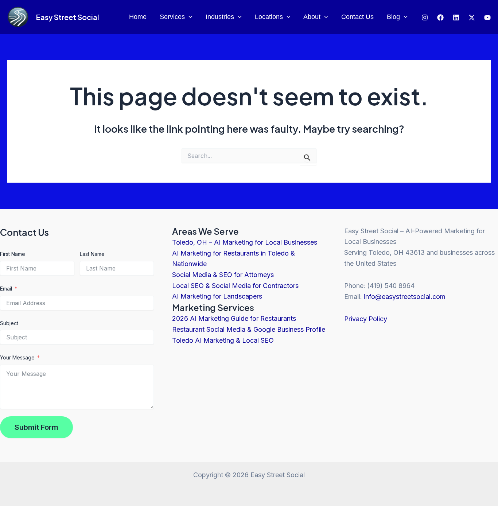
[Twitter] (456, 17)
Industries (220, 16)
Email (6, 288)
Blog (393, 16)
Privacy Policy (365, 319)
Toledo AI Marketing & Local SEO (223, 340)
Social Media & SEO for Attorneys (223, 275)
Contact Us (357, 16)
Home (138, 16)
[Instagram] (424, 17)
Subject (9, 323)
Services (172, 16)
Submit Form (36, 427)
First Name (12, 254)
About (311, 16)
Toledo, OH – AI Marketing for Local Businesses (244, 242)
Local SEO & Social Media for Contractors (235, 285)
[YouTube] (487, 17)
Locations (269, 16)
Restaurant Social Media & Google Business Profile (248, 329)
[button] (188, 17)
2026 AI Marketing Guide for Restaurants (234, 318)
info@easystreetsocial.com (405, 296)
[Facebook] (440, 17)
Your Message (17, 357)
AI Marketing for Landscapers (217, 296)
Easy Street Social (67, 17)
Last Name (92, 254)
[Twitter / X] (471, 17)
